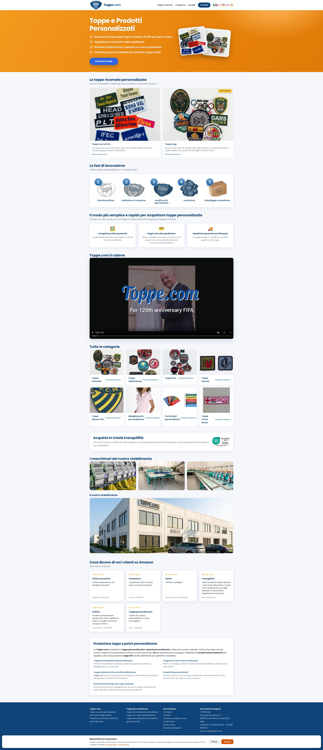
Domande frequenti (172, 728)
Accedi (191, 5)
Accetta (227, 742)
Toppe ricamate (165, 5)
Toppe (112, 5)
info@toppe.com (214, 731)
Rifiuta (214, 742)
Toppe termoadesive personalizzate (142, 712)
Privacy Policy (169, 725)
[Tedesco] (223, 5)
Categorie (180, 5)
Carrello (204, 5)
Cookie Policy (169, 721)
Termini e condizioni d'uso (174, 718)
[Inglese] (227, 5)
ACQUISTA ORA (104, 61)
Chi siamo (167, 712)
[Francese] (219, 5)
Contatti (167, 715)
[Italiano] (215, 5)
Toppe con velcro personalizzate (140, 715)
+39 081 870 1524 (217, 725)
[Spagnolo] (231, 5)
